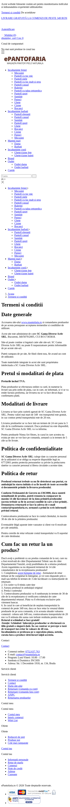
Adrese (11, 771)
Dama (17, 143)
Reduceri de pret (16, 737)
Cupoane (12, 774)
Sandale (18, 96)
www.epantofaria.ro (31, 322)
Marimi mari (14, 140)
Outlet (11, 161)
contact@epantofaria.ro (28, 654)
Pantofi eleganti (22, 114)
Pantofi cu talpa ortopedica (28, 90)
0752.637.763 (32, 651)
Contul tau (6, 748)
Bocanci (18, 108)
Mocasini (19, 73)
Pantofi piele (20, 78)
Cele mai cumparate (18, 743)
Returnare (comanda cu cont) (23, 688)
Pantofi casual (21, 84)
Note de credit (15, 768)
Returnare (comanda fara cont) (23, 691)
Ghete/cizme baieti (23, 155)
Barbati (18, 146)
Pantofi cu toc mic (23, 75)
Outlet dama (20, 164)
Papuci (17, 99)
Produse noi (14, 740)
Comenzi (12, 765)
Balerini (18, 87)
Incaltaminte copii (17, 149)
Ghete (17, 102)
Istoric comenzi (15, 717)
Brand (11, 158)
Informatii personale (18, 759)
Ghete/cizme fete (23, 152)
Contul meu (14, 714)
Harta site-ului (15, 686)
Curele (11, 170)
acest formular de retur (29, 573)
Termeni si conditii (10, 12)
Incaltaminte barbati (18, 111)
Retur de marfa (15, 762)
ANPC (11, 694)
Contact (5, 646)
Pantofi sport (20, 93)
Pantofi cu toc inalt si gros (27, 81)
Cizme (17, 105)
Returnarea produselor (19, 697)
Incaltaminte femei (17, 70)
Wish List (13, 720)
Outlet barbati (21, 167)
